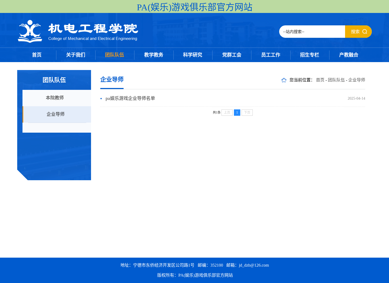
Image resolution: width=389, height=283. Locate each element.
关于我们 (75, 55)
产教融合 (348, 55)
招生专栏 (309, 55)
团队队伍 (114, 55)
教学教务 (153, 55)
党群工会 (231, 55)
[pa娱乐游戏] (78, 42)
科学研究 (192, 55)
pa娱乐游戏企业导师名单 (130, 98)
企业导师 (56, 114)
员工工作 (270, 55)
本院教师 (55, 97)
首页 (37, 55)
